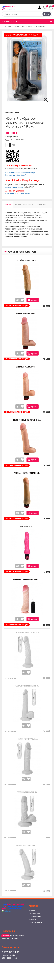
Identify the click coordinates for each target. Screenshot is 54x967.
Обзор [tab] (7, 204)
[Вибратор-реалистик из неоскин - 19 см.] (27, 333)
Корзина (32, 910)
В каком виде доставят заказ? (18, 193)
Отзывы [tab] (42, 204)
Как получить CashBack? (15, 175)
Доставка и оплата (35, 916)
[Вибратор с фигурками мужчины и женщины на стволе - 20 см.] (27, 758)
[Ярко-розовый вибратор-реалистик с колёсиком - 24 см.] (27, 545)
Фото (16, 939)
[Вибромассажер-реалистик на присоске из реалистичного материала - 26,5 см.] (27, 598)
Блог (11, 939)
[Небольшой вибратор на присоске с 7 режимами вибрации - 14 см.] (27, 811)
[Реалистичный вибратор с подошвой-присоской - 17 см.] (27, 705)
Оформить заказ (35, 913)
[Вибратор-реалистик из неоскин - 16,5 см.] (27, 386)
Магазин (6, 936)
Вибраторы (26, 26)
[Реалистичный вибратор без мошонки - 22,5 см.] (27, 652)
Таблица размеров (35, 922)
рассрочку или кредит (14, 187)
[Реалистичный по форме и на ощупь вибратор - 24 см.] (27, 439)
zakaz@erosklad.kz (9, 955)
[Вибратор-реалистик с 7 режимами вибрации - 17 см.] (27, 864)
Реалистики (40, 26)
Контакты (32, 919)
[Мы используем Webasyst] (7, 911)
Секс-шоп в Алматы (11, 26)
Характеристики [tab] (24, 204)
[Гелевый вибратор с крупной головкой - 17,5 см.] (27, 492)
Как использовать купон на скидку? (20, 172)
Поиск (46, 14)
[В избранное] (14, 145)
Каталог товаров (11, 22)
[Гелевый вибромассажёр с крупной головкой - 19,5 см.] (27, 279)
